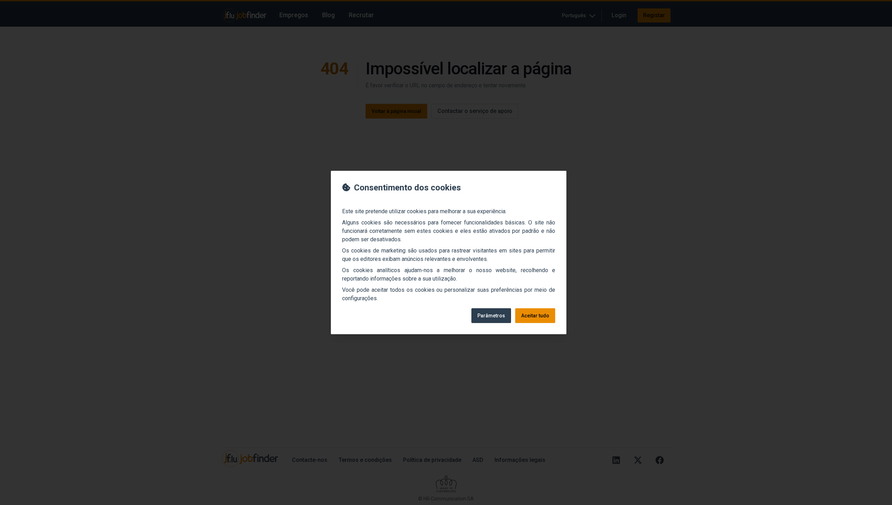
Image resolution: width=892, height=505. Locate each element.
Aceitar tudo (535, 315)
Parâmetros (491, 315)
